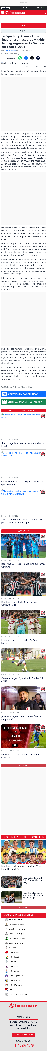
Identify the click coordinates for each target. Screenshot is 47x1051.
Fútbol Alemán (14, 952)
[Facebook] (15, 1045)
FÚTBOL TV (23, 8)
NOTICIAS (5, 8)
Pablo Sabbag (13, 387)
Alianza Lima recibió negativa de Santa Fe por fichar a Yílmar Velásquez (21, 521)
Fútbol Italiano (14, 971)
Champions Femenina (17, 943)
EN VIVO (40, 8)
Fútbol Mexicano (15, 985)
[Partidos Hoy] (32, 1045)
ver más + (23, 907)
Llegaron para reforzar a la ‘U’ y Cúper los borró (21, 641)
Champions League (16, 933)
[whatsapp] (28, 1045)
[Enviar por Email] (38, 57)
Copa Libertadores (16, 924)
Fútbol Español (14, 957)
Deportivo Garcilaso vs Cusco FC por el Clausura (20, 756)
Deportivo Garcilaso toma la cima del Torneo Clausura (23, 565)
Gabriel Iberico (10, 51)
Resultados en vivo (16, 919)
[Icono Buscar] (44, 12)
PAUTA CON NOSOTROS (23, 1034)
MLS (10, 989)
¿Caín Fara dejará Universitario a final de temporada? (21, 718)
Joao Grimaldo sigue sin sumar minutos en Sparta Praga (33, 895)
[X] (19, 1045)
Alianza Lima (26, 387)
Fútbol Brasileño (15, 980)
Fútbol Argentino (15, 975)
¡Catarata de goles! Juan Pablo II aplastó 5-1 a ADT (23, 680)
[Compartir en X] (32, 57)
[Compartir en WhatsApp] (20, 57)
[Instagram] (24, 1045)
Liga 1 (23, 25)
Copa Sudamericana (16, 929)
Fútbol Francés (14, 961)
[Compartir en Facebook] (26, 57)
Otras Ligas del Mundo (17, 994)
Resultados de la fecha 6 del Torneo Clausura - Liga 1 (33, 880)
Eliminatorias (13, 947)
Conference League (16, 938)
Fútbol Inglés (13, 966)
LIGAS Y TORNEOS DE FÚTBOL (18, 914)
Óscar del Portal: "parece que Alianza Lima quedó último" (22, 483)
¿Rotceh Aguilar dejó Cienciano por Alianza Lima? (22, 445)
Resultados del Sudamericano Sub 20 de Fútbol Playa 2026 (21, 867)
